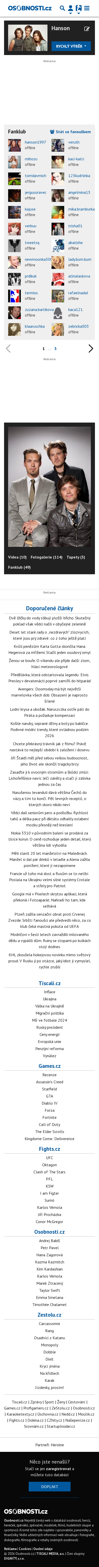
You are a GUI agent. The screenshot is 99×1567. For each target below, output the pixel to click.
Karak (49, 1380)
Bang (49, 1330)
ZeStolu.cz (61, 1408)
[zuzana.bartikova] (14, 312)
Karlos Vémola (49, 1207)
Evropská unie (49, 1041)
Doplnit (49, 1486)
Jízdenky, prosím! (49, 1387)
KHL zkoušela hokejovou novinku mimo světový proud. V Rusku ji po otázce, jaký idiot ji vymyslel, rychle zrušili (49, 960)
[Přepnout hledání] (62, 8)
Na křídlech (49, 1373)
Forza (50, 1110)
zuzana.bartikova (39, 309)
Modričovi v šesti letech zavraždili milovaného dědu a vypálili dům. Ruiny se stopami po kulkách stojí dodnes (50, 940)
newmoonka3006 (40, 259)
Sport (49, 1401)
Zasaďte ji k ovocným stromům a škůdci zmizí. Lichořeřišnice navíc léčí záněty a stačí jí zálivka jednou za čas (49, 778)
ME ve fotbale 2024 (49, 1020)
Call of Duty (49, 1124)
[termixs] (14, 296)
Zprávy (36, 1401)
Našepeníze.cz (77, 1420)
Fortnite (49, 1117)
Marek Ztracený (49, 1283)
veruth (73, 142)
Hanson (61, 28)
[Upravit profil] (87, 29)
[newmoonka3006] (14, 262)
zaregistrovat (58, 1468)
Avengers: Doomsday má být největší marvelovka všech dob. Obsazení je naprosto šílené (49, 695)
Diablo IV (49, 1103)
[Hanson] (27, 37)
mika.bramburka (81, 209)
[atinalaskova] (58, 279)
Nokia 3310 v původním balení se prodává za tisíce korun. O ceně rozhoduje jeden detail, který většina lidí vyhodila (49, 839)
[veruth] (58, 145)
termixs (31, 292)
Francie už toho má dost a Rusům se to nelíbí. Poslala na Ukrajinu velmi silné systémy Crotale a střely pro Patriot (49, 879)
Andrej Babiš (49, 1240)
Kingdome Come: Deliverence (49, 1138)
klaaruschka (35, 326)
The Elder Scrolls (49, 1131)
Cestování (76, 1401)
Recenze (49, 1074)
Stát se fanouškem (73, 131)
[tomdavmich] (14, 178)
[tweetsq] (14, 245)
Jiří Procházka (49, 1214)
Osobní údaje (43, 1549)
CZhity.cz (54, 1420)
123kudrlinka (79, 175)
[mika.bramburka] (58, 212)
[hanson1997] (14, 145)
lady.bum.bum (79, 259)
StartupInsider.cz (61, 1426)
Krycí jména (50, 1366)
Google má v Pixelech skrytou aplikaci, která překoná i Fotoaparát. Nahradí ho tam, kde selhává (49, 900)
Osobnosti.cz (49, 1231)
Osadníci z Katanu (49, 1337)
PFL (49, 1178)
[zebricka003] (58, 329)
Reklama (10, 1549)
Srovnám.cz (34, 1426)
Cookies (25, 1549)
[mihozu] (14, 162)
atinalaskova (79, 275)
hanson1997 (35, 142)
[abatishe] (58, 245)
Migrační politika (50, 1013)
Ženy (61, 1401)
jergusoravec (35, 192)
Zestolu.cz (49, 1314)
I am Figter (49, 1193)
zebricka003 (78, 326)
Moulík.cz (86, 1414)
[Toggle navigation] (87, 8)
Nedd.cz (68, 1414)
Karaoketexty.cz (20, 1414)
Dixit (49, 1359)
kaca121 (75, 309)
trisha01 (75, 225)
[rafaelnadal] (58, 296)
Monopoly (49, 1344)
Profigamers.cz (35, 1408)
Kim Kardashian (50, 1269)
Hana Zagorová (49, 1254)
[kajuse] (14, 212)
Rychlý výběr (69, 46)
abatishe (75, 242)
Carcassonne (49, 1323)
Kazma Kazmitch (49, 1261)
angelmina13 (79, 192)
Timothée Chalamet (49, 1304)
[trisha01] (58, 229)
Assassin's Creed (49, 1081)
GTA (49, 1096)
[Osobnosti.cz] (30, 8)
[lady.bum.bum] (58, 262)
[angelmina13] (58, 195)
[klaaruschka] (14, 329)
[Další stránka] (90, 348)
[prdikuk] (14, 279)
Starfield (49, 1088)
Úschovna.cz (47, 1414)
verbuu (30, 225)
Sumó (49, 1200)
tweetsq (32, 242)
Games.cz (50, 1065)
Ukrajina (49, 998)
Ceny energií (50, 1034)
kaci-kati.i (76, 158)
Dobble (49, 1351)
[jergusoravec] (14, 195)
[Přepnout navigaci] (71, 8)
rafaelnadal (78, 292)
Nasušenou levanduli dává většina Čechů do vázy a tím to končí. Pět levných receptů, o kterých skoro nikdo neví (49, 798)
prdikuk (31, 275)
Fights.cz (49, 1148)
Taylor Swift (49, 1290)
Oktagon (49, 1164)
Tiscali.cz (50, 983)
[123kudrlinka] (58, 178)
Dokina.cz (35, 1420)
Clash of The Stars (49, 1171)
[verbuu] (14, 229)
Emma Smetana (49, 1297)
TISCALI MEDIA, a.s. (50, 1554)
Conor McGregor (49, 1221)
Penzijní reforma (49, 1048)
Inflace (49, 991)
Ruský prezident (49, 1027)
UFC (49, 1157)
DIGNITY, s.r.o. (14, 1558)
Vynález (49, 1055)
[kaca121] (58, 312)
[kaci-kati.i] (58, 162)
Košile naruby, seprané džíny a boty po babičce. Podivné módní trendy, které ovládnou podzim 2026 (49, 729)
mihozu (31, 158)
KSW (50, 1186)
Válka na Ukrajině (49, 1005)
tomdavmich (35, 175)
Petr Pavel (50, 1247)
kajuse (30, 209)
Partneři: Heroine (49, 1444)
